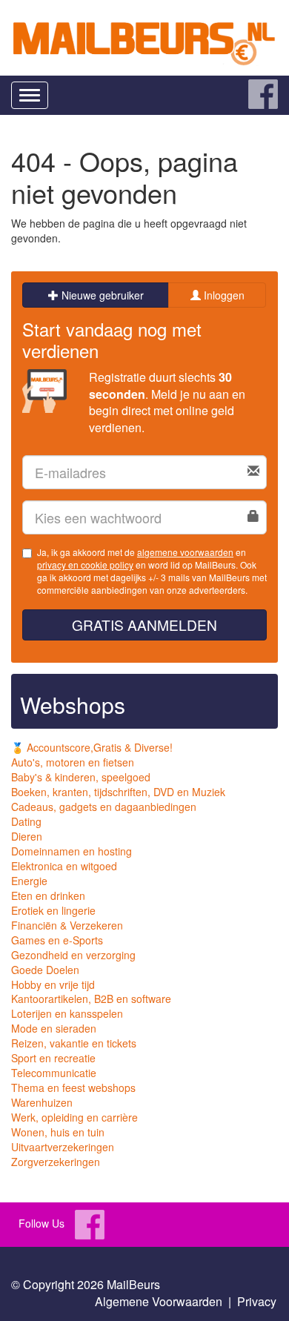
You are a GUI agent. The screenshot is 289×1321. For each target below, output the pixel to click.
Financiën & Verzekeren (67, 925)
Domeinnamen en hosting (71, 851)
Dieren (26, 836)
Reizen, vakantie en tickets (73, 1043)
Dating (26, 821)
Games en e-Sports (57, 940)
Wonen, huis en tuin (57, 1132)
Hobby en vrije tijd (53, 984)
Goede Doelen (45, 969)
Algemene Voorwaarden (158, 1301)
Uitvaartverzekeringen (62, 1146)
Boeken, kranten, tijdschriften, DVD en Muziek (118, 791)
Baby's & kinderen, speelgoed (80, 776)
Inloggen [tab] (223, 295)
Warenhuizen (42, 1102)
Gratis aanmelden (144, 625)
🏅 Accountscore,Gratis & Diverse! (92, 747)
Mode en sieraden (53, 1028)
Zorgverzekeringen (55, 1161)
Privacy (256, 1301)
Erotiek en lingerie (53, 910)
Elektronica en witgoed (64, 865)
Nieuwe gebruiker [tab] (101, 295)
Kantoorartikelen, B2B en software (91, 998)
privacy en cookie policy (85, 564)
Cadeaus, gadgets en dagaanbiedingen (103, 806)
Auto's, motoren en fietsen (72, 762)
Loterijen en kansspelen (67, 1013)
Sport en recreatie (53, 1057)
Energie (29, 880)
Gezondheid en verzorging (73, 954)
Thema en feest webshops (73, 1087)
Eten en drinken (48, 895)
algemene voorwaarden (185, 552)
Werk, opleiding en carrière (74, 1117)
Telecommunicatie (53, 1072)
